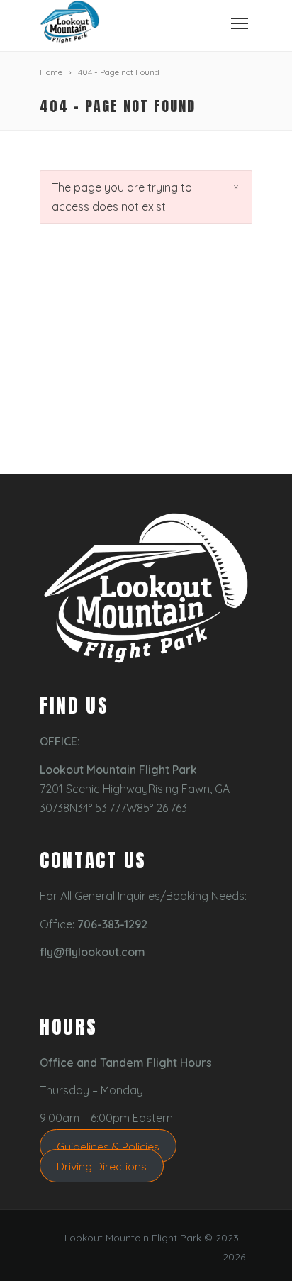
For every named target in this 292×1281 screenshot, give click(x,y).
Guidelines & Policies (108, 1146)
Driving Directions (102, 1166)
